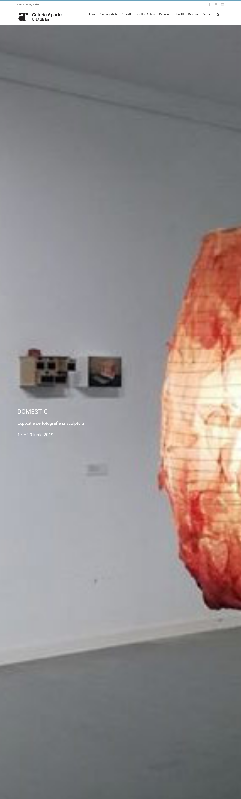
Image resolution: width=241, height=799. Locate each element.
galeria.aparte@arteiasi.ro (29, 4)
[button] (218, 14)
